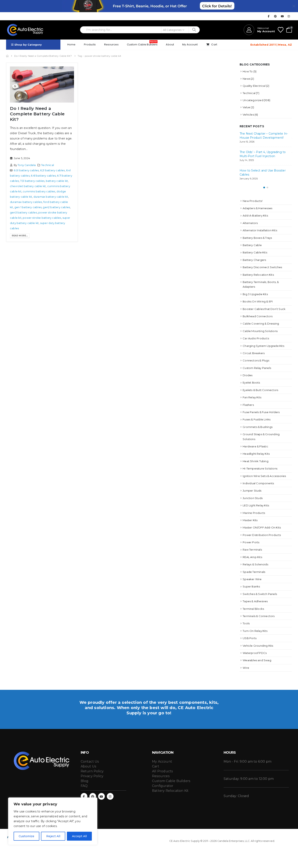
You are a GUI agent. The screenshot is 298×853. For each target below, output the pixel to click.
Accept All (79, 836)
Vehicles (248, 114)
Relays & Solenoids (255, 564)
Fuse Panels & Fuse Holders (261, 412)
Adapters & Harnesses (257, 208)
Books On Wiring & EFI (258, 301)
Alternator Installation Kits (260, 230)
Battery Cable (252, 245)
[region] (52, 821)
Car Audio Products (256, 338)
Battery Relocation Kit (170, 791)
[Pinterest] (275, 16)
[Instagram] (289, 16)
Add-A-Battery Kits (255, 215)
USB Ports (249, 638)
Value (246, 107)
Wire (246, 667)
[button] (264, 187)
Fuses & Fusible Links (256, 419)
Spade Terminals (254, 571)
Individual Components (258, 483)
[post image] (42, 84)
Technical (47, 165)
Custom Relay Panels (257, 368)
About (170, 44)
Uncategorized (253, 100)
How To (248, 71)
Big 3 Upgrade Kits (255, 294)
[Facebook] (268, 16)
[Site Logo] (25, 29)
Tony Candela (27, 165)
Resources (111, 44)
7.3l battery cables (32, 180)
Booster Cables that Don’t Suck (264, 309)
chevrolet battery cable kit (28, 186)
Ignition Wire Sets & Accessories (264, 476)
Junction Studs (253, 498)
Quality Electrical (254, 85)
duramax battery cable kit (50, 196)
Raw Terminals (252, 549)
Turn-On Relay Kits (255, 630)
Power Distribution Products (262, 535)
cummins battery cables (39, 191)
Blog (85, 781)
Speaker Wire (252, 579)
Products (90, 44)
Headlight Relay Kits (256, 453)
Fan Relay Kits (252, 397)
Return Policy (92, 771)
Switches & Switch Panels (260, 594)
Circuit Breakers (254, 353)
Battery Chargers (254, 259)
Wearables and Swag (257, 660)
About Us (88, 766)
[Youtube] (282, 16)
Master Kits (250, 520)
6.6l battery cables (43, 175)
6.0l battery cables (26, 170)
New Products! (253, 201)
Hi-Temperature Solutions (260, 468)
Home (71, 44)
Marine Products (254, 512)
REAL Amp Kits (252, 557)
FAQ (84, 786)
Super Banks (251, 586)
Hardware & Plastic (255, 446)
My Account (190, 44)
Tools (246, 623)
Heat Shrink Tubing (255, 461)
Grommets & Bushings (257, 427)
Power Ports (251, 542)
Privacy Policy (92, 776)
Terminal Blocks (253, 608)
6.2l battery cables (52, 170)
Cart (214, 44)
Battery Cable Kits (255, 252)
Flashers (248, 404)
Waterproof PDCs (255, 653)
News (246, 78)
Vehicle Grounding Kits (258, 645)
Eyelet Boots (251, 382)
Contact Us (90, 761)
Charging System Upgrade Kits (263, 345)
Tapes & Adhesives (255, 601)
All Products (162, 771)
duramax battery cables (26, 202)
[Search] (194, 29)
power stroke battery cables (42, 217)
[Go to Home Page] (7, 56)
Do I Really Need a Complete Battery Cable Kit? (37, 114)
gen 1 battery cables (28, 207)
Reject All (53, 836)
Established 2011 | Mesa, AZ (271, 44)
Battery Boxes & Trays (257, 237)
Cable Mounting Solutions (260, 331)
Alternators (250, 223)
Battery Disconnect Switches (262, 267)
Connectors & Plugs (256, 360)
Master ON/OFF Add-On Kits (262, 527)
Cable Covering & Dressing (261, 323)
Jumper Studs (252, 490)
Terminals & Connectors (258, 616)
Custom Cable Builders (142, 43)
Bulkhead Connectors (257, 316)
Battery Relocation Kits (258, 274)
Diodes (247, 375)
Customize (26, 836)
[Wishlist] (280, 30)
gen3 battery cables (23, 212)
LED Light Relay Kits (256, 505)
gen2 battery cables (56, 207)
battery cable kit (57, 180)
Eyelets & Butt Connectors (260, 390)
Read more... (20, 235)
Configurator (162, 786)
